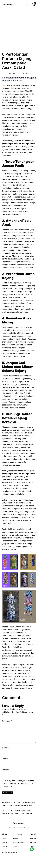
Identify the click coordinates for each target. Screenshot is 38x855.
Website (5, 770)
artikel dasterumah (20, 679)
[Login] (27, 4)
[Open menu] (21, 4)
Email (5, 759)
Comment (7, 721)
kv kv (27, 73)
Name (5, 748)
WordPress (14, 852)
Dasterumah (10, 650)
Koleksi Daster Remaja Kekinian (15, 627)
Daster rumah (8, 4)
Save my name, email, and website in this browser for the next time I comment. (19, 784)
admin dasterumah (23, 676)
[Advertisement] (19, 29)
